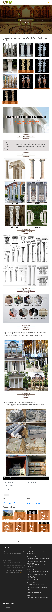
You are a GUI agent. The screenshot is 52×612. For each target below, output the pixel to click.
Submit (5, 27)
